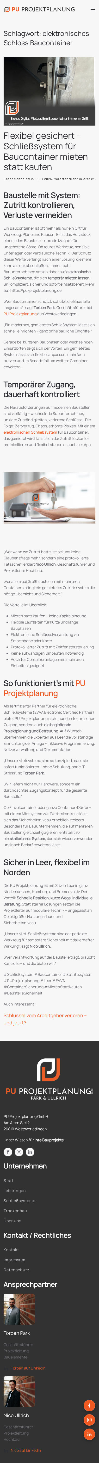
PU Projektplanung (20, 313)
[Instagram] (89, 1420)
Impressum (14, 1259)
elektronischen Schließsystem (30, 432)
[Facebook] (89, 1405)
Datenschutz (16, 1269)
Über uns (12, 1220)
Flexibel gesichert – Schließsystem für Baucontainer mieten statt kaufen (46, 151)
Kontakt (11, 1249)
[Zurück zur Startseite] (40, 9)
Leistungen (15, 1190)
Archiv (88, 179)
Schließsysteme (19, 1200)
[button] (93, 9)
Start (9, 1180)
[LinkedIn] (89, 1434)
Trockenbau (15, 1210)
